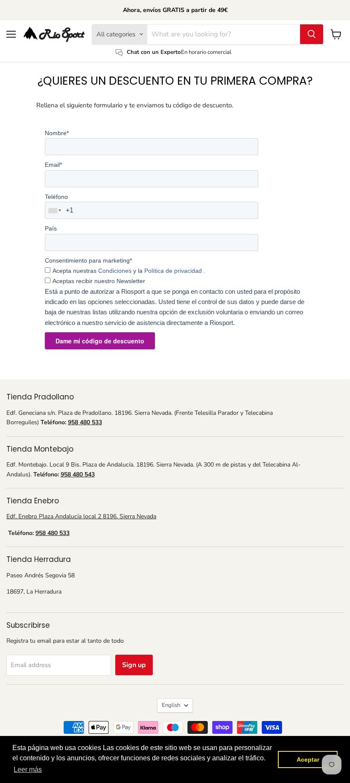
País (51, 228)
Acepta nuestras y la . (128, 270)
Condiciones (115, 270)
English (171, 705)
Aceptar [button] (308, 759)
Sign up (134, 665)
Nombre (57, 133)
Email (53, 164)
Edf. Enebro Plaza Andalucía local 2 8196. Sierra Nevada (81, 516)
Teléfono (56, 196)
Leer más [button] (28, 769)
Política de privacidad (174, 270)
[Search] (311, 34)
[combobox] (55, 210)
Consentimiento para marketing (88, 260)
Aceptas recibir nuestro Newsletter (98, 281)
